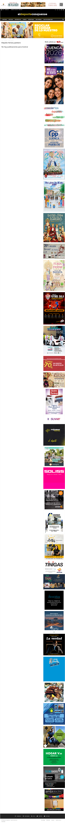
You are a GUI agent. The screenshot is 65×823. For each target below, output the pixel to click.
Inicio (2, 40)
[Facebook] (55, 10)
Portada (4, 19)
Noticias (11, 19)
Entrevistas (18, 19)
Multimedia (38, 19)
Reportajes (31, 19)
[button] (63, 19)
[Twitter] (61, 10)
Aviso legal (43, 820)
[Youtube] (63, 10)
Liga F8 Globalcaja (48, 19)
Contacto (52, 820)
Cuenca (24, 19)
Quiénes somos (58, 820)
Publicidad (48, 820)
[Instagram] (57, 10)
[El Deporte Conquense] (32, 14)
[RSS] (59, 10)
